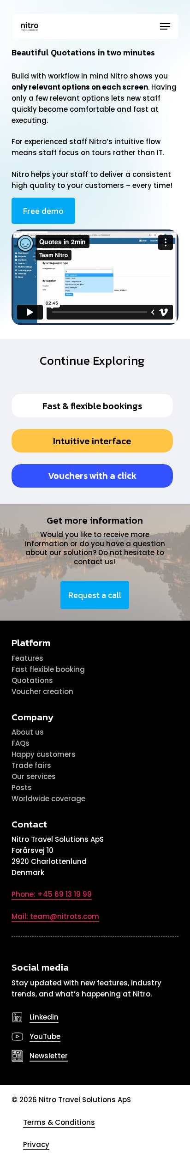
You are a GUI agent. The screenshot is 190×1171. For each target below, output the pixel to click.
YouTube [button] (45, 1036)
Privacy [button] (36, 1144)
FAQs (21, 743)
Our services (34, 776)
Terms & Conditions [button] (59, 1122)
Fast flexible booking (48, 669)
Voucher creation (42, 691)
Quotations (32, 680)
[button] (165, 26)
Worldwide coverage (48, 798)
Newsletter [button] (49, 1056)
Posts (22, 787)
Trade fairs (31, 765)
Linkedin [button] (44, 1017)
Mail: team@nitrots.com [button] (55, 916)
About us (28, 732)
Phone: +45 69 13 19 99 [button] (52, 894)
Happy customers (44, 754)
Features (27, 658)
